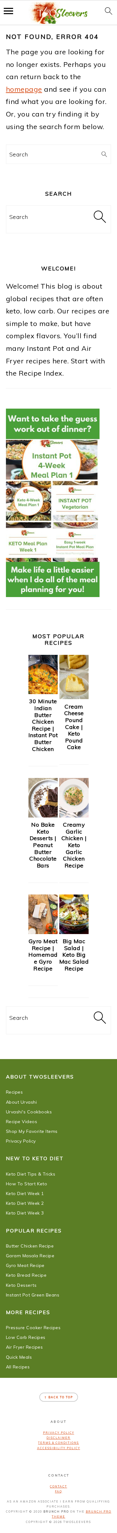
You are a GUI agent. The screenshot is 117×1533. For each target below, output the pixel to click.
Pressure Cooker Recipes (33, 1327)
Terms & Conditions (58, 1442)
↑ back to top (58, 1397)
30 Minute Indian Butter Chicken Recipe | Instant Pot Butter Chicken (43, 725)
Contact (58, 1486)
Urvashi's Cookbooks (29, 1112)
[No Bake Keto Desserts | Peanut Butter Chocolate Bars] (43, 815)
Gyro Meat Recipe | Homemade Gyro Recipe (43, 955)
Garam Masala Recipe (30, 1255)
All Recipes (18, 1367)
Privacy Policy (21, 1141)
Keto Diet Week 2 (25, 1203)
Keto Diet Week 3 (25, 1213)
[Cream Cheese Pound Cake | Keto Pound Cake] (74, 696)
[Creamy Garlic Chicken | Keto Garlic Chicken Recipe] (74, 815)
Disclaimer (58, 1437)
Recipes (14, 1092)
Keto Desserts (21, 1285)
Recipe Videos (21, 1121)
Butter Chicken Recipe (30, 1246)
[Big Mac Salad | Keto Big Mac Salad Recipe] (74, 931)
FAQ (58, 1491)
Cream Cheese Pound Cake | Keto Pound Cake (74, 727)
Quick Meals (19, 1357)
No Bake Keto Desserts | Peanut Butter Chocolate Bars (43, 845)
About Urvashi (21, 1102)
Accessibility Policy (58, 1448)
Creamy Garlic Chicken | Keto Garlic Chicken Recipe (74, 845)
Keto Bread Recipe (26, 1275)
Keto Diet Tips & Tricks (31, 1174)
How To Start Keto (26, 1184)
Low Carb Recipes (26, 1337)
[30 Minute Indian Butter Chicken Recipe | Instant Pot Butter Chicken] (43, 691)
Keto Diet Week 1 (25, 1193)
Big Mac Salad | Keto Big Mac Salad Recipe (74, 955)
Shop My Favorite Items (32, 1131)
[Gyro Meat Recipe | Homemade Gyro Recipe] (43, 931)
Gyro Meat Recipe (25, 1265)
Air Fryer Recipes (24, 1347)
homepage (24, 89)
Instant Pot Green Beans (33, 1295)
